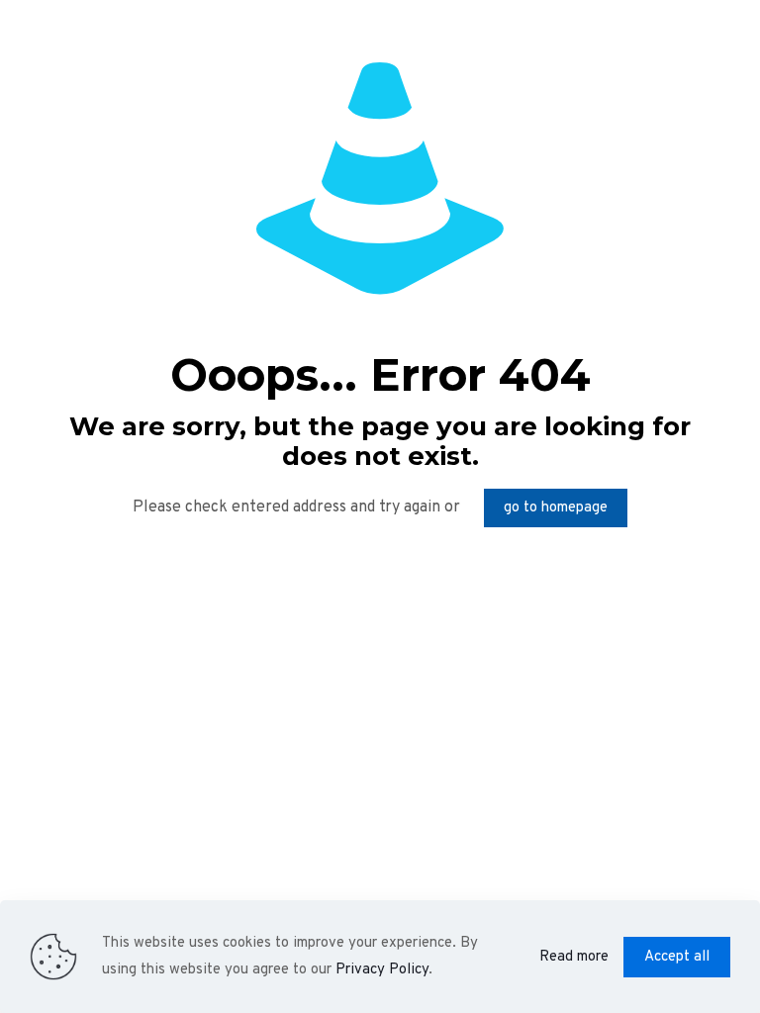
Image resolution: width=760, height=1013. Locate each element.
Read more (574, 957)
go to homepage (556, 508)
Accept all (677, 957)
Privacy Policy (381, 970)
